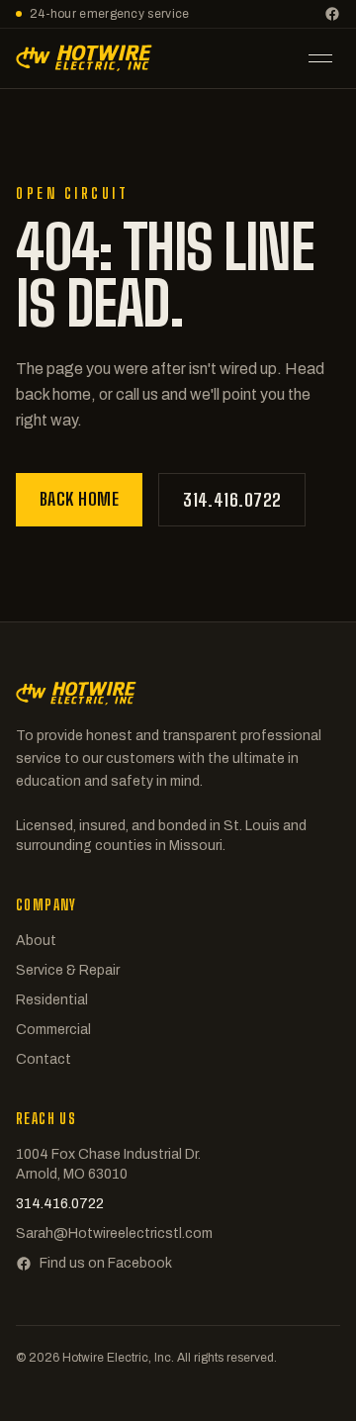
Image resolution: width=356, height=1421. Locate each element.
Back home (79, 499)
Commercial (53, 1029)
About (36, 940)
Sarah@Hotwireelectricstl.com (114, 1233)
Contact (43, 1059)
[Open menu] (320, 58)
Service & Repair (68, 970)
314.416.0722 (232, 500)
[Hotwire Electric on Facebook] (332, 14)
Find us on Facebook (106, 1263)
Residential (52, 1000)
